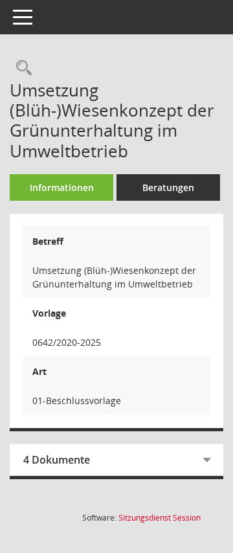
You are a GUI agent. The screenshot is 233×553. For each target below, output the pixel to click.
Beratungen (168, 187)
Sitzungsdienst (159, 517)
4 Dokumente (56, 460)
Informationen (62, 187)
